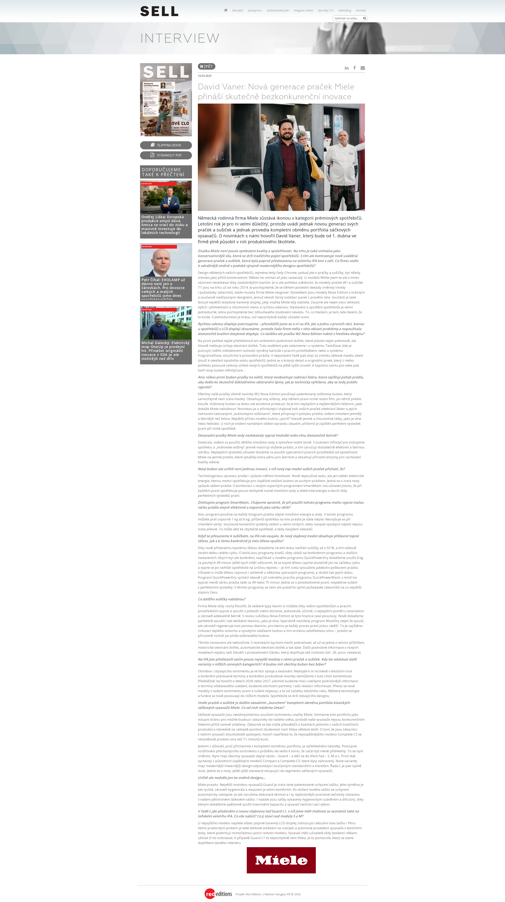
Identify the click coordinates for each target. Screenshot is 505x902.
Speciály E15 (326, 10)
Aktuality (237, 10)
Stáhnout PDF (168, 155)
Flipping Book (169, 145)
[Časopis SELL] (225, 10)
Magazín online (303, 10)
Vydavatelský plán (278, 10)
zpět (208, 66)
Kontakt (361, 10)
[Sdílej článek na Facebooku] (354, 67)
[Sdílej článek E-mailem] (363, 67)
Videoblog (345, 10)
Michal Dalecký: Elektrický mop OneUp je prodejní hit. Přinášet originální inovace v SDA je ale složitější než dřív (165, 350)
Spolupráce (255, 10)
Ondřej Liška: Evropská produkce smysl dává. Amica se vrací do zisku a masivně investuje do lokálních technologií (164, 225)
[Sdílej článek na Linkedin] (347, 67)
